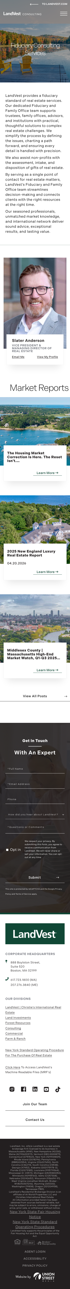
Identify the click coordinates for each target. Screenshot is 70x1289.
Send (35, 878)
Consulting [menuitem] (13, 1028)
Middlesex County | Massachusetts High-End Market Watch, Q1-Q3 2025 (32, 654)
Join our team (35, 1104)
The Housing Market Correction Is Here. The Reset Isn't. (34, 457)
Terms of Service (23, 894)
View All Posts (35, 696)
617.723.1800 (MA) (24, 980)
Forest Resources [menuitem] (18, 1023)
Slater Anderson (28, 341)
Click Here (12, 1067)
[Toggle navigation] (63, 13)
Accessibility (35, 1258)
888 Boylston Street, (25, 966)
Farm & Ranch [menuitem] (15, 1039)
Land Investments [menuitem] (18, 1018)
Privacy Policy (35, 1265)
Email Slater (18, 357)
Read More (47, 357)
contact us (35, 1120)
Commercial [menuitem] (14, 1033)
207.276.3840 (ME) (24, 985)
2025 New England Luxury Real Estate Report (31, 557)
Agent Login (34, 1252)
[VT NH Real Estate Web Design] (35, 1277)
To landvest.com (54, 4)
